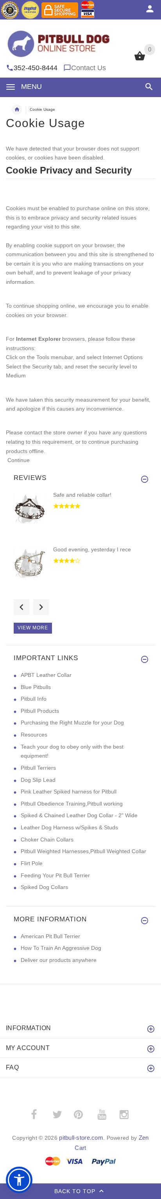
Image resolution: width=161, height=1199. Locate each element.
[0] (139, 60)
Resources (34, 734)
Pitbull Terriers (38, 768)
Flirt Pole (32, 863)
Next (41, 607)
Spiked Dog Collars (44, 887)
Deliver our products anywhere (59, 960)
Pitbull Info (34, 699)
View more (33, 627)
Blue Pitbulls (36, 687)
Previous (21, 607)
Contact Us (88, 68)
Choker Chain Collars (47, 839)
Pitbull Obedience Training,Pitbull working (72, 804)
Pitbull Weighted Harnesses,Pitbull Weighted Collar (83, 851)
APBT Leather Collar (46, 675)
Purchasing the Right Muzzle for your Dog (72, 722)
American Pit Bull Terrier (50, 936)
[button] (147, 86)
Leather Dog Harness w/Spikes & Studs (69, 827)
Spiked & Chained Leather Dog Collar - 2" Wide (79, 815)
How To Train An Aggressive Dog (61, 948)
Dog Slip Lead (38, 780)
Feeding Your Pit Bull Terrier (55, 875)
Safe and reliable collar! (82, 495)
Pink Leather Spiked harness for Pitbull (68, 791)
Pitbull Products (40, 711)
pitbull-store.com (81, 1137)
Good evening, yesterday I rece (92, 549)
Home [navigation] (17, 109)
